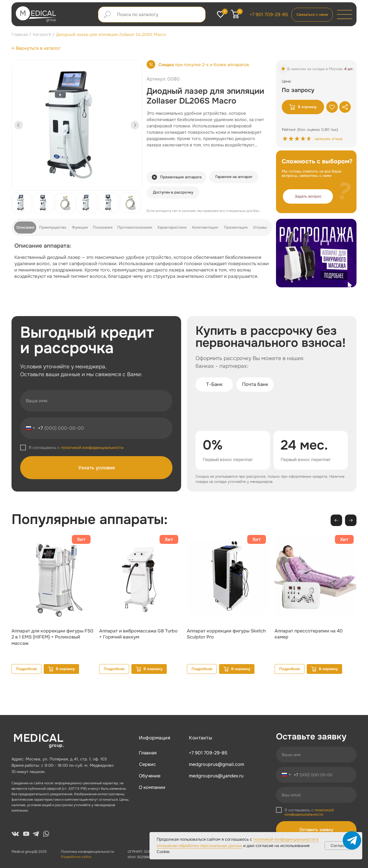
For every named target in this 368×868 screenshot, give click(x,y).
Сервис (147, 764)
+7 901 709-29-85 (269, 15)
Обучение (149, 776)
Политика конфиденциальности (87, 851)
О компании (152, 787)
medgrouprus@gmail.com (216, 764)
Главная (20, 34)
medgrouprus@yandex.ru (216, 776)
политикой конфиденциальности (92, 447)
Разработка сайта (76, 856)
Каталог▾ (42, 34)
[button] (308, 196)
